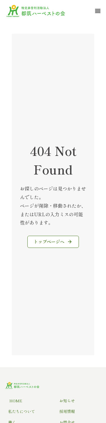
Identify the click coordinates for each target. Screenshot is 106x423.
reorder (97, 10)
